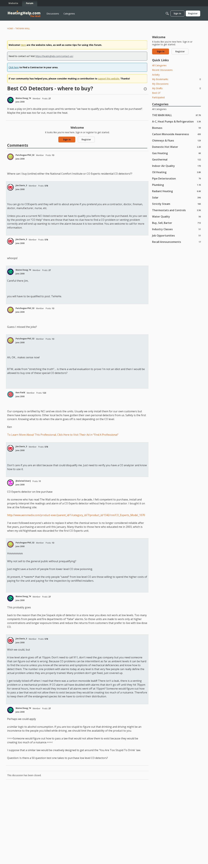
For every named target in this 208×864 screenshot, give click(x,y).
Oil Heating (176, 172)
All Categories (159, 65)
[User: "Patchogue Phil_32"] (10, 157)
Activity (156, 74)
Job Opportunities (176, 235)
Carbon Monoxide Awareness (176, 134)
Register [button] (86, 139)
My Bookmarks (176, 79)
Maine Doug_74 (23, 98)
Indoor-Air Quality (176, 165)
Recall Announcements (176, 241)
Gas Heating (176, 153)
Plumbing (176, 184)
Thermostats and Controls (176, 210)
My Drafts (176, 88)
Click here (14, 67)
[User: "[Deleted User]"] (10, 483)
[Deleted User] (23, 481)
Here (23, 44)
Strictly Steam (176, 203)
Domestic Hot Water (176, 146)
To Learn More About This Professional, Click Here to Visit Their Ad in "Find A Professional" (62, 434)
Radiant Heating (176, 191)
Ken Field (20, 392)
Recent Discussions (162, 69)
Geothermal (176, 159)
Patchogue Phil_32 (25, 155)
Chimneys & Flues (176, 140)
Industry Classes (176, 229)
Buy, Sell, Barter (176, 222)
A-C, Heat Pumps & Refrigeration (176, 121)
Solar (176, 197)
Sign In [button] (67, 139)
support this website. (109, 78)
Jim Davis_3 (21, 185)
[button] (145, 89)
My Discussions (160, 83)
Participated (158, 97)
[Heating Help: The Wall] (24, 13)
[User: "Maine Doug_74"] (10, 100)
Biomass (176, 127)
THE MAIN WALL (176, 115)
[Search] (167, 13)
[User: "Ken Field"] (10, 394)
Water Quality (176, 216)
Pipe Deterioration (176, 178)
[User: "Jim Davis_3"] (10, 187)
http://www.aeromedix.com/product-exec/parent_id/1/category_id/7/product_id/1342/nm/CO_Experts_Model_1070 (76, 515)
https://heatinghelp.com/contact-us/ (54, 56)
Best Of (156, 92)
